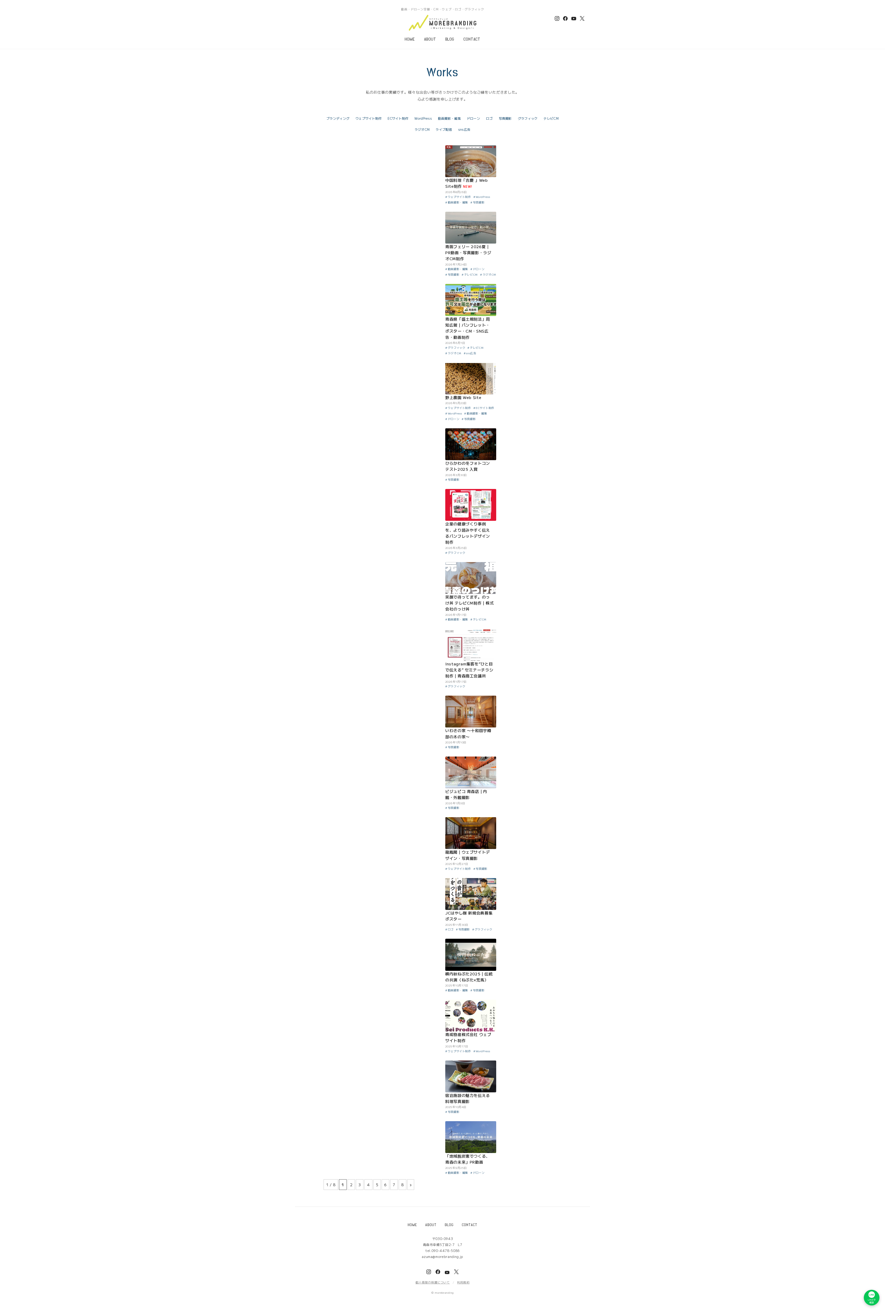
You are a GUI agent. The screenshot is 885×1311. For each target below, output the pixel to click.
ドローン (473, 118)
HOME (410, 39)
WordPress (423, 118)
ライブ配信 (444, 129)
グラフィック (528, 118)
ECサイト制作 (398, 118)
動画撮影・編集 (449, 118)
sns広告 (464, 129)
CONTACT (471, 39)
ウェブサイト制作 (368, 118)
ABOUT (430, 39)
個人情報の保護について (433, 1282)
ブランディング (337, 118)
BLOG (449, 39)
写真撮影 (505, 118)
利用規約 (463, 1282)
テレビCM (550, 118)
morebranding (444, 1292)
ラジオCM (422, 129)
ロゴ (489, 118)
